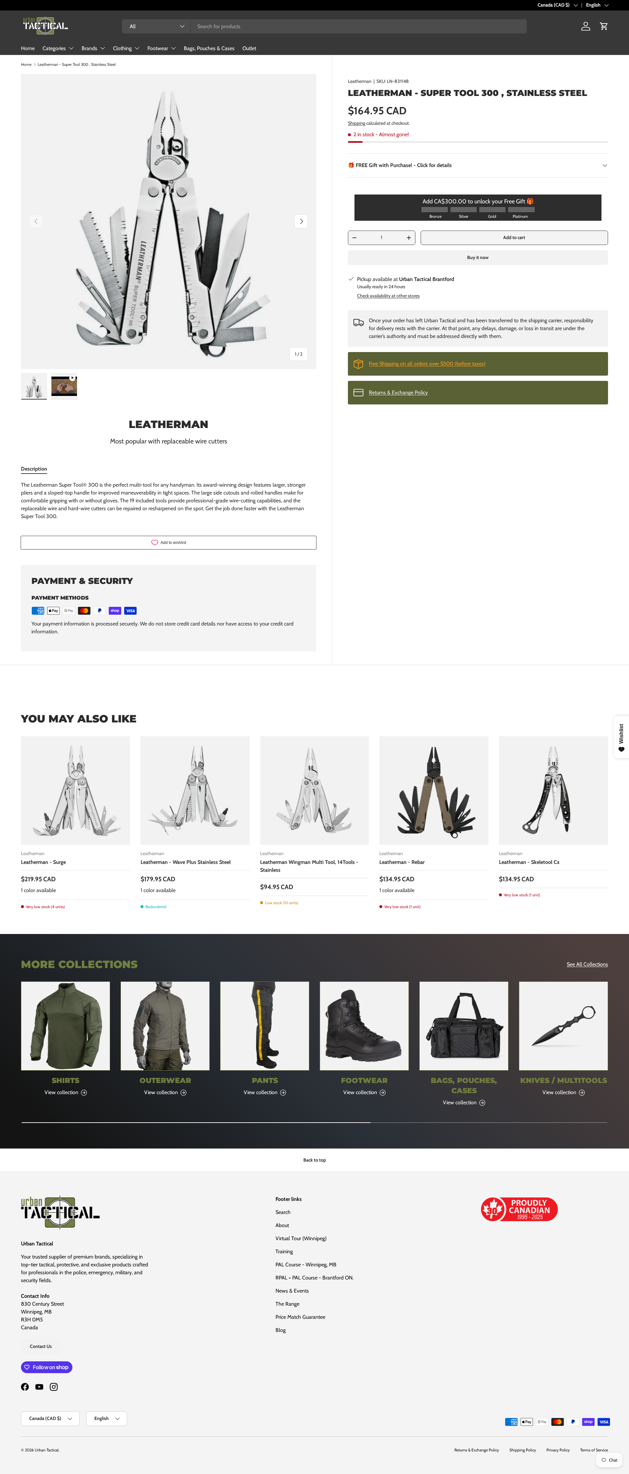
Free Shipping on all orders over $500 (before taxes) (427, 364)
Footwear (157, 48)
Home (28, 48)
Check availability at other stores (388, 296)
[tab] (34, 469)
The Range (287, 1304)
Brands (89, 48)
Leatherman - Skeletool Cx (529, 862)
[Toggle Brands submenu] (102, 48)
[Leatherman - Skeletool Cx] (553, 790)
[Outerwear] (165, 1026)
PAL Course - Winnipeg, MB (306, 1264)
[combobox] (324, 26)
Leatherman (360, 81)
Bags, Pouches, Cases (464, 1085)
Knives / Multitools (563, 1080)
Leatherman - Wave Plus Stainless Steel (186, 862)
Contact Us (41, 1346)
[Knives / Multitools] (563, 1026)
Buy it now (477, 257)
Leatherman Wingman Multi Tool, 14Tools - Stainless (309, 866)
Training (284, 1251)
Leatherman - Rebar (402, 862)
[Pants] (264, 1026)
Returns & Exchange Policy (398, 392)
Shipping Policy (522, 1449)
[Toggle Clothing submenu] (137, 48)
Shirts (65, 1080)
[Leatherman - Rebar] (433, 790)
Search (283, 1212)
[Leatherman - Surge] (75, 790)
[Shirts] (65, 1026)
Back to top (314, 1160)
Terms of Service (594, 1449)
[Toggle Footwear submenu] (173, 48)
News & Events (292, 1291)
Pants (265, 1080)
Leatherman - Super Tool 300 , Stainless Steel (77, 64)
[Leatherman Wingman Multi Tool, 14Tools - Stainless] (314, 790)
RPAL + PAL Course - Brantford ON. (314, 1278)
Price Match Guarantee (300, 1317)
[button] (604, 26)
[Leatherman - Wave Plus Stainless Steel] (195, 790)
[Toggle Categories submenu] (71, 48)
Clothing (122, 48)
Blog (281, 1330)
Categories (54, 48)
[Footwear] (364, 1026)
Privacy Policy (558, 1449)
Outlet (249, 48)
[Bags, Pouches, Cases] (464, 1026)
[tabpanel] (168, 500)
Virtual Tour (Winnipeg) (301, 1238)
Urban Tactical (47, 1449)
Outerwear (165, 1080)
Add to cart (514, 237)
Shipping (356, 123)
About (282, 1225)
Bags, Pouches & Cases (209, 48)
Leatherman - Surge (43, 862)
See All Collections (587, 964)
